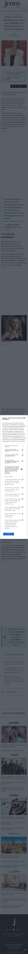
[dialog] (14, 477)
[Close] (24, 418)
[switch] (22, 450)
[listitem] (14, 446)
